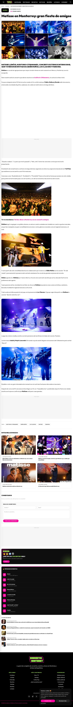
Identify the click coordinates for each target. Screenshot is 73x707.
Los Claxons (33, 424)
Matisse (41, 424)
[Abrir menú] (3, 2)
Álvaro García (17, 11)
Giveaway (64, 2)
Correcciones (61, 682)
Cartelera (17, 2)
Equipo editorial (61, 677)
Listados (57, 2)
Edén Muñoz (24, 424)
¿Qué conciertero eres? (36, 682)
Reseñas (49, 2)
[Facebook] (36, 696)
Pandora (47, 424)
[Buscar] (70, 2)
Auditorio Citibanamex (41, 77)
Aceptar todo (48, 701)
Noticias (42, 2)
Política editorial (61, 679)
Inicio (2, 6)
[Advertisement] (36, 151)
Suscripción (61, 686)
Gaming (36, 677)
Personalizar (43, 703)
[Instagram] (29, 696)
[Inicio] (10, 2)
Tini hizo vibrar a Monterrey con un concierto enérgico (31, 220)
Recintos (35, 2)
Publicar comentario (11, 520)
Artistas (12, 677)
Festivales (26, 2)
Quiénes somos (61, 675)
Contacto (60, 684)
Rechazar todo (62, 701)
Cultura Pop (36, 679)
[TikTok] (32, 696)
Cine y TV (36, 675)
